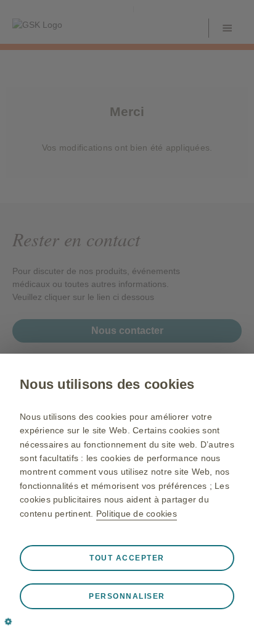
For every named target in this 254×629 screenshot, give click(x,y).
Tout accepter (127, 558)
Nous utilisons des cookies (107, 384)
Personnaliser (127, 596)
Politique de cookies (136, 514)
